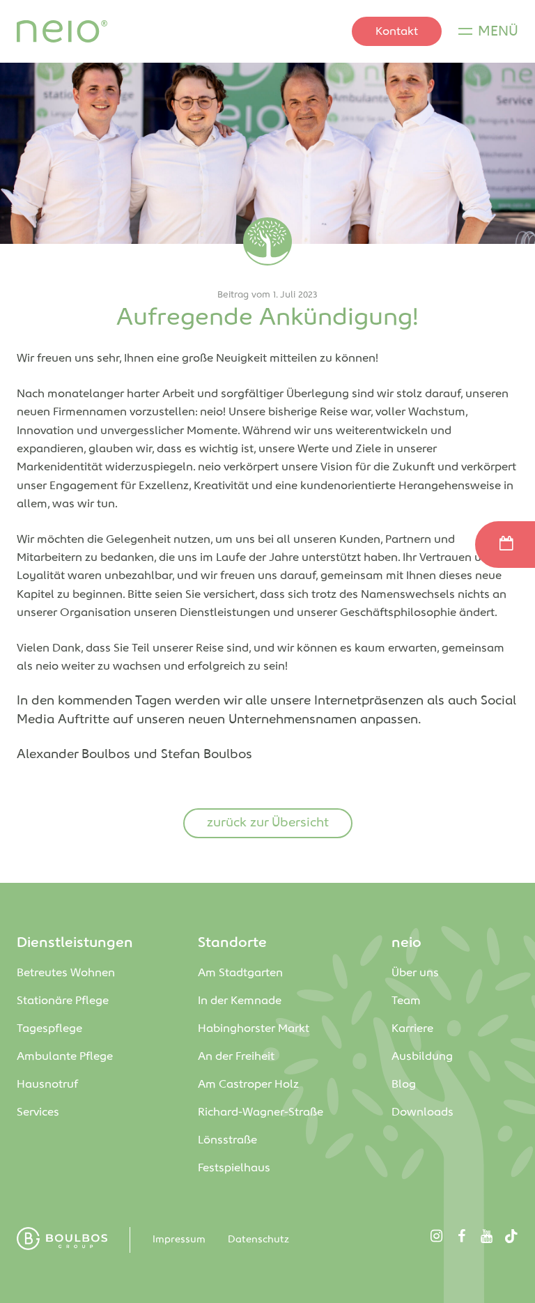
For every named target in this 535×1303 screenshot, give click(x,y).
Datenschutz (258, 1240)
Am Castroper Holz (250, 1084)
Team (406, 1001)
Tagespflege (49, 1028)
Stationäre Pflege (63, 1001)
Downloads (422, 1112)
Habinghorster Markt (255, 1028)
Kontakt (396, 31)
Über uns (415, 973)
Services (38, 1112)
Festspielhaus (234, 1168)
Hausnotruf (47, 1084)
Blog (403, 1084)
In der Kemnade (239, 1001)
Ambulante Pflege (65, 1056)
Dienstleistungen (75, 943)
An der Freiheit (239, 1056)
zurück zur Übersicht (268, 823)
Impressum (179, 1240)
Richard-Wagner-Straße (262, 1112)
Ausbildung (422, 1056)
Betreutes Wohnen (66, 973)
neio (406, 943)
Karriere (412, 1028)
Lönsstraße (229, 1140)
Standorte (232, 943)
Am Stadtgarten (242, 973)
